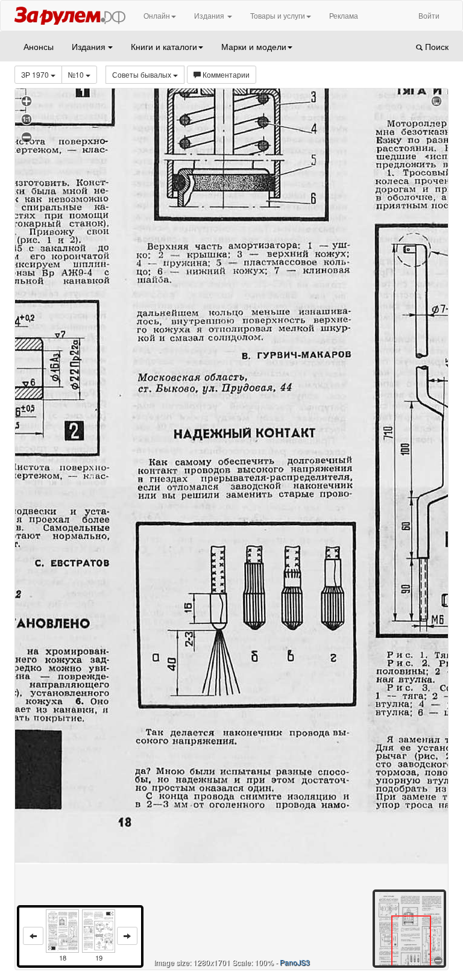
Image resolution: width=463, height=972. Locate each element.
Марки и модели (253, 46)
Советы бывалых (142, 74)
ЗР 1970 (36, 74)
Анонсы (39, 46)
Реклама (343, 15)
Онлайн (156, 15)
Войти (428, 15)
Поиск (436, 46)
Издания (210, 15)
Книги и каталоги (164, 46)
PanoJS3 (295, 962)
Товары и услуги (277, 15)
